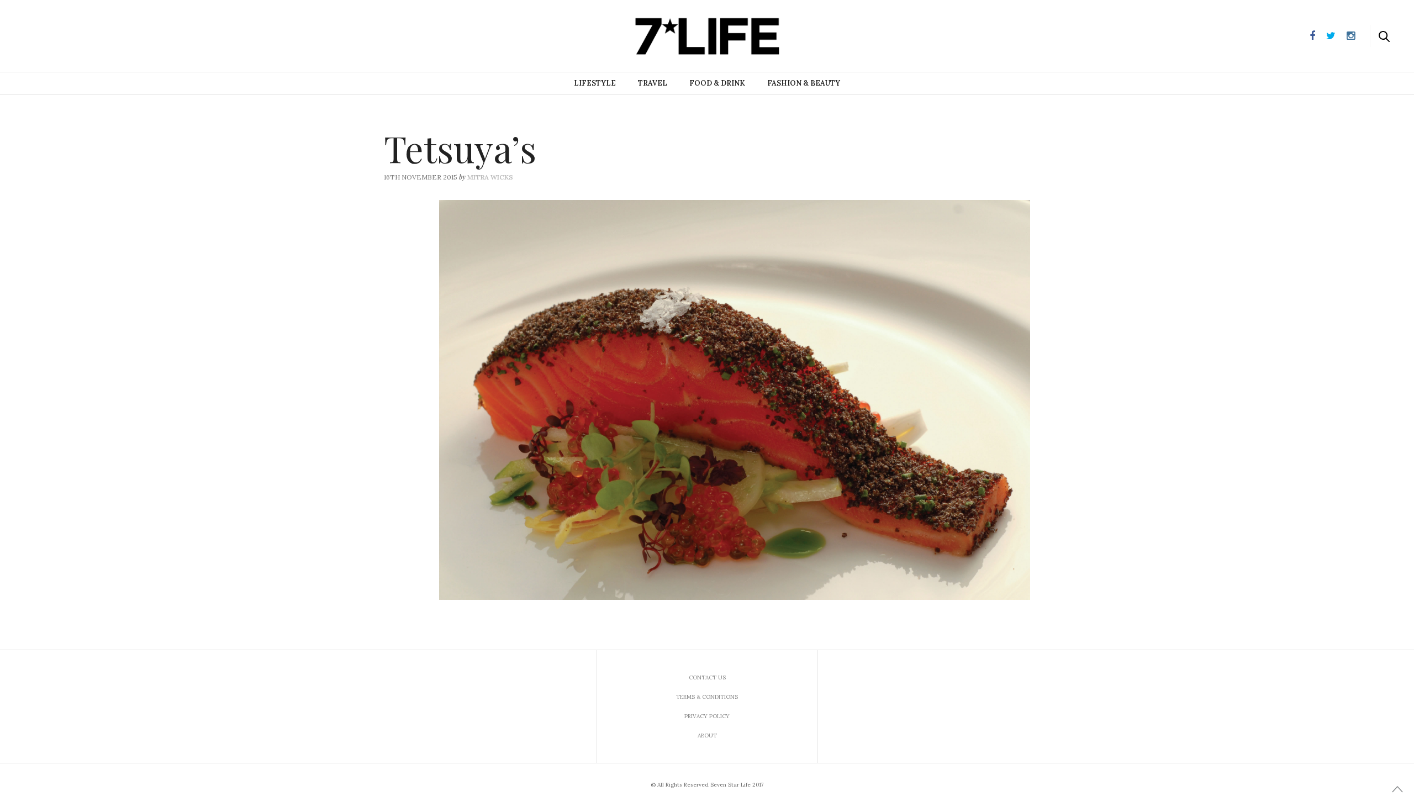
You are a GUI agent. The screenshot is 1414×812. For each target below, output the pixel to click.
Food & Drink (717, 83)
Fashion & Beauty (803, 83)
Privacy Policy (707, 716)
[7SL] (64, 34)
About (707, 735)
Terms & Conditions (707, 696)
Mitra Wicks (490, 177)
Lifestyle (595, 83)
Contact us (707, 677)
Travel (652, 83)
